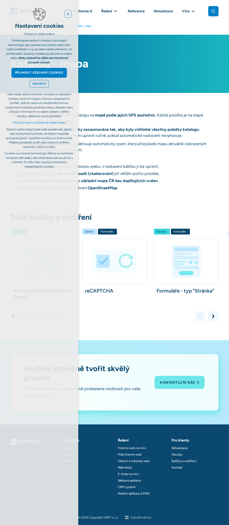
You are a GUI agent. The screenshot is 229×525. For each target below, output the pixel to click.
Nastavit (39, 83)
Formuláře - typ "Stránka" (185, 291)
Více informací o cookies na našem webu (39, 122)
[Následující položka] (213, 316)
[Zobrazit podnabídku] (115, 11)
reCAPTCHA (99, 291)
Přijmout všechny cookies (39, 72)
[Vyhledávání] (213, 11)
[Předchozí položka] (200, 316)
